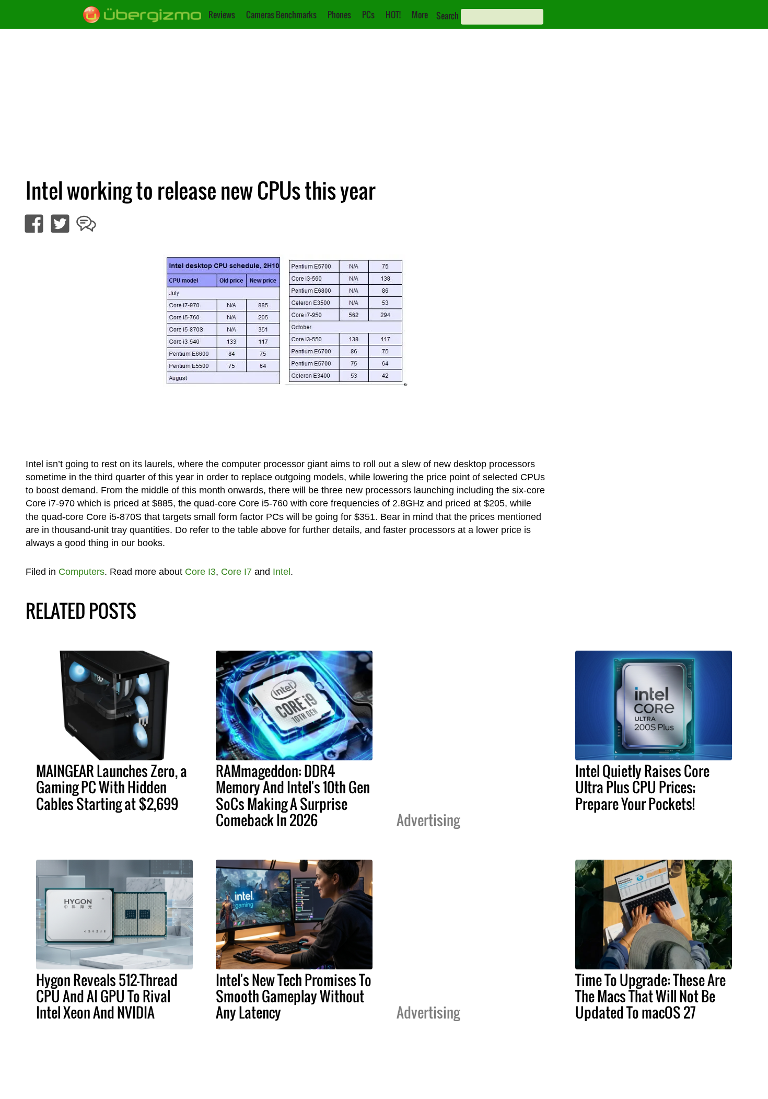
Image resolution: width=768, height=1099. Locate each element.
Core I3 (200, 571)
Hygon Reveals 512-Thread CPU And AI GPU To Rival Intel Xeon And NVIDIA (107, 996)
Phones (339, 14)
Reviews (221, 14)
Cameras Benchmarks (281, 14)
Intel (281, 571)
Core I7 (236, 571)
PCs (368, 14)
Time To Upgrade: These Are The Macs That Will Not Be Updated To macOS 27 (650, 996)
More (420, 14)
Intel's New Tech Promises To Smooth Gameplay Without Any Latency (293, 996)
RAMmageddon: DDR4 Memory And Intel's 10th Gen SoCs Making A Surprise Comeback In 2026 (293, 795)
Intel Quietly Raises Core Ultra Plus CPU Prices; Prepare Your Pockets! (642, 787)
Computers (81, 571)
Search (447, 15)
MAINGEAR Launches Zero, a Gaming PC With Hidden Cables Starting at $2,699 (111, 787)
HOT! (393, 14)
